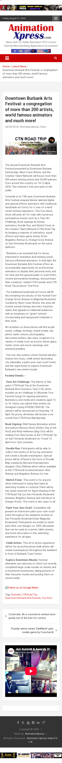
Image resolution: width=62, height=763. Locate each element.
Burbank (16, 594)
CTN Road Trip (29, 594)
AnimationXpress (34, 733)
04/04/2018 (11, 126)
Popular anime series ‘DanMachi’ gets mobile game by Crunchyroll (32, 630)
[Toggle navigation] (7, 58)
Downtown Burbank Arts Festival (22, 598)
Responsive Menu (55, 18)
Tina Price (47, 598)
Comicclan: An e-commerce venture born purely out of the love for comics (32, 616)
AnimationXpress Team (33, 126)
